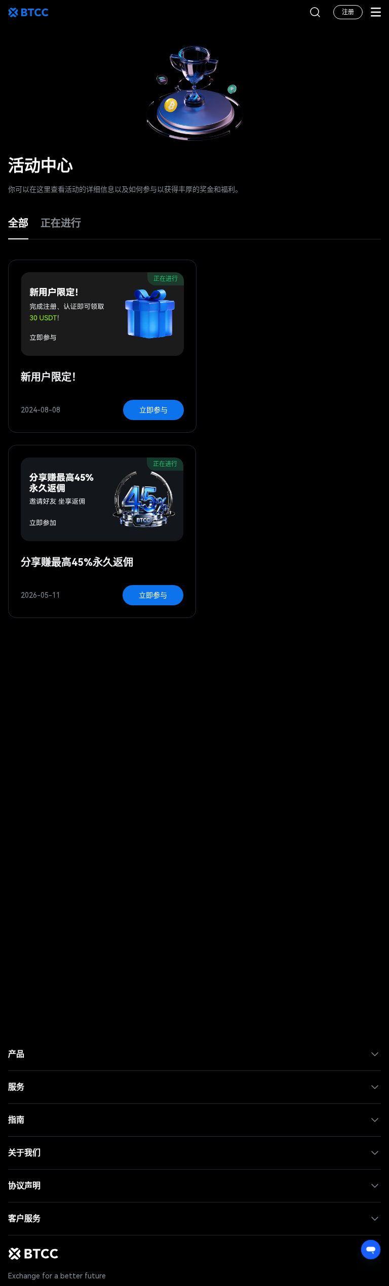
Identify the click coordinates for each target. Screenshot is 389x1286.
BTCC (28, 12)
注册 (348, 12)
